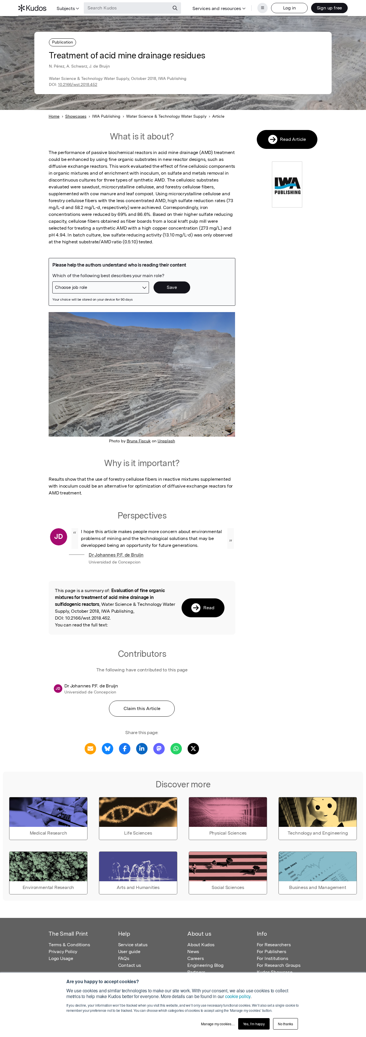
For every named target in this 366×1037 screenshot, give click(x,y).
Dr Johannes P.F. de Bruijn (116, 555)
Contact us (129, 965)
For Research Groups (279, 965)
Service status (133, 944)
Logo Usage (61, 958)
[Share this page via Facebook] (125, 748)
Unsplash (166, 441)
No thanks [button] (285, 1023)
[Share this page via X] (193, 748)
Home (54, 116)
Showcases (75, 116)
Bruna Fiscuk (139, 441)
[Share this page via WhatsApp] (176, 748)
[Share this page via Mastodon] (159, 748)
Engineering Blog (205, 965)
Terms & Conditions (69, 944)
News (193, 951)
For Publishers (271, 951)
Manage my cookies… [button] (217, 1023)
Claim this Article (142, 708)
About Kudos (200, 944)
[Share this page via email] (90, 748)
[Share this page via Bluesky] (107, 748)
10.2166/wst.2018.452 (77, 84)
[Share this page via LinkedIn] (142, 748)
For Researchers (274, 944)
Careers (195, 958)
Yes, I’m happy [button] (254, 1023)
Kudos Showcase (275, 972)
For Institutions (272, 958)
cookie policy (237, 996)
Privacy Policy (63, 951)
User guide (129, 951)
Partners (196, 972)
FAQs (123, 958)
